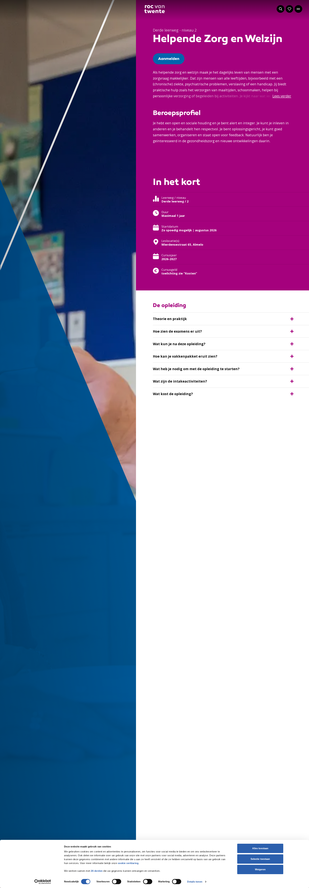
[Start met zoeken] (280, 9)
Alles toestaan (260, 848)
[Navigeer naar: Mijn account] (289, 9)
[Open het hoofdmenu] (298, 9)
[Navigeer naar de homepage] (154, 9)
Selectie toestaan (260, 859)
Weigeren (260, 869)
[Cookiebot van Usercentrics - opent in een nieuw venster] (43, 881)
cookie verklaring (128, 863)
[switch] (116, 881)
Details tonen (194, 881)
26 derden (97, 870)
